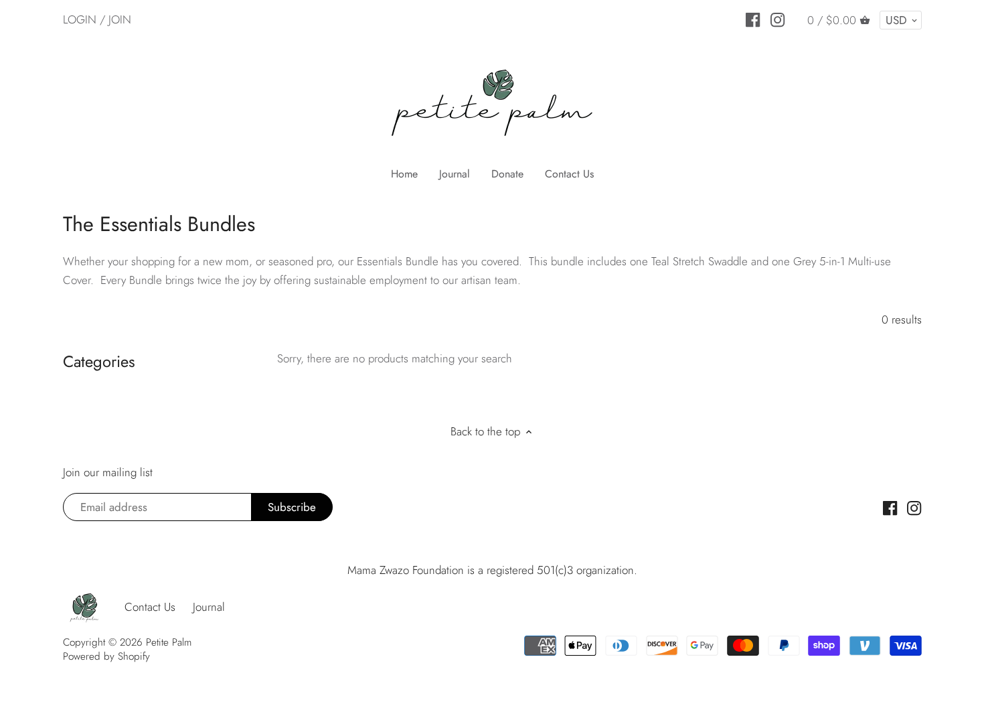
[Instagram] (777, 18)
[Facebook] (753, 18)
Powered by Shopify (106, 656)
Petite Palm (168, 642)
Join (119, 19)
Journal (209, 607)
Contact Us (150, 607)
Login (79, 19)
